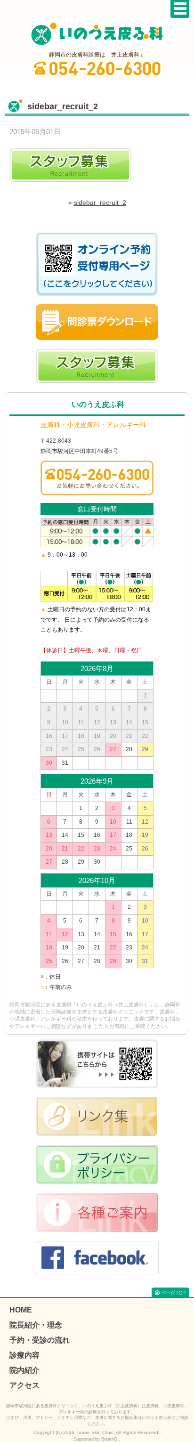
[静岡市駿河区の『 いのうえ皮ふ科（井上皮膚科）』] (97, 34)
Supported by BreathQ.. (97, 1439)
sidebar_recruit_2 (100, 202)
